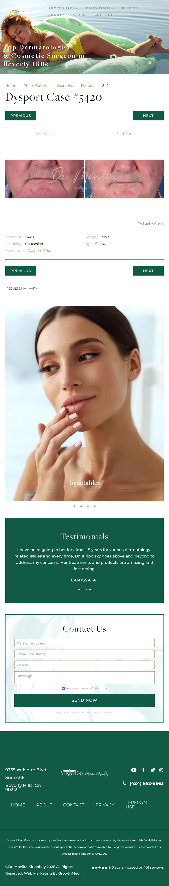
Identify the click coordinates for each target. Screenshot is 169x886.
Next (148, 116)
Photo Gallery (35, 86)
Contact (104, 14)
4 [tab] (95, 506)
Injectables (64, 86)
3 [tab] (88, 506)
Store (79, 14)
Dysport (88, 86)
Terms (107, 712)
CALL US (100, 853)
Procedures (61, 8)
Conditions (98, 8)
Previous (20, 116)
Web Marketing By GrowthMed (52, 873)
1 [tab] (74, 506)
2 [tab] (81, 506)
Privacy (96, 712)
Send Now (84, 700)
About (55, 14)
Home (10, 86)
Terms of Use (137, 805)
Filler (47, 251)
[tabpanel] (84, 403)
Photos (130, 8)
